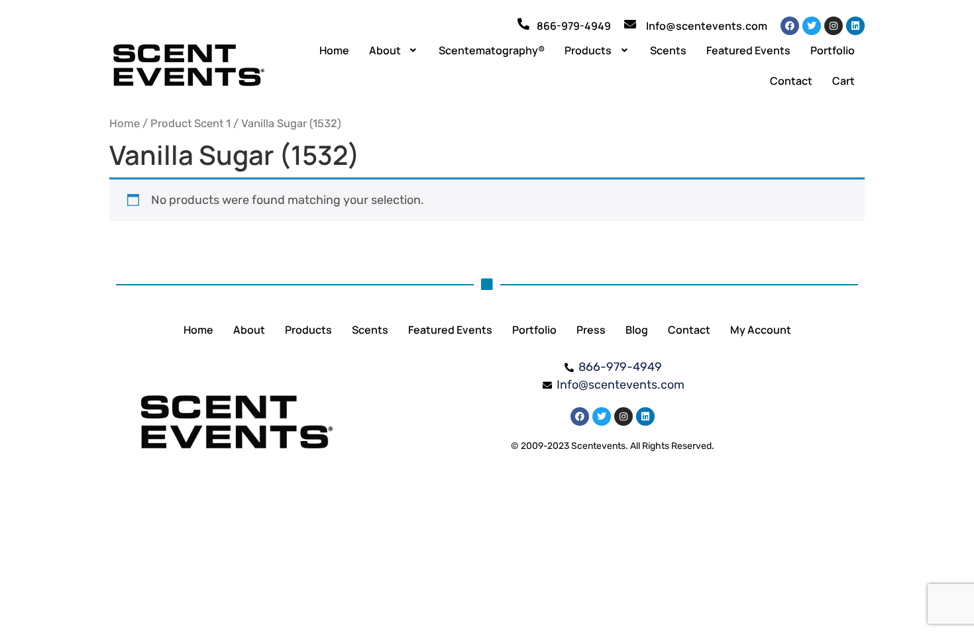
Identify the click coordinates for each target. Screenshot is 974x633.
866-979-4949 (574, 26)
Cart (843, 80)
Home (334, 50)
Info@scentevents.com (706, 26)
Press (591, 329)
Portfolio (832, 50)
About (385, 50)
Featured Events (748, 50)
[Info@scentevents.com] (630, 24)
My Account (760, 329)
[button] (394, 50)
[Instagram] (833, 26)
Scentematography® (492, 50)
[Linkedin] (855, 26)
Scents (668, 50)
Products (588, 50)
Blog (636, 329)
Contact (791, 80)
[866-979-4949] (523, 24)
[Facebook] (790, 26)
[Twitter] (811, 26)
